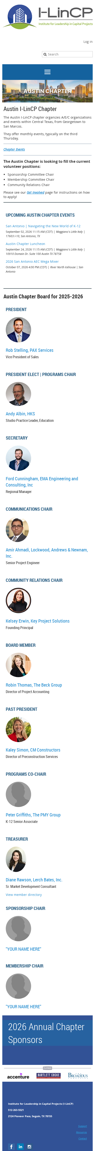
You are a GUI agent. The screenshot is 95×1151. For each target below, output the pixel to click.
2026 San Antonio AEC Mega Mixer (32, 261)
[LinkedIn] (20, 1146)
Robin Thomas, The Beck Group (34, 685)
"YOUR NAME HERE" (23, 949)
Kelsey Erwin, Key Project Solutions (38, 621)
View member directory (24, 894)
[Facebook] (11, 1146)
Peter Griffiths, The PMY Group (33, 815)
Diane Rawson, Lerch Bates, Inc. (34, 880)
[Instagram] (29, 1146)
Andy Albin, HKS (20, 414)
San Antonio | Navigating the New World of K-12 (43, 226)
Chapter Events (14, 149)
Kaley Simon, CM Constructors (33, 750)
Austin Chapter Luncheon (25, 244)
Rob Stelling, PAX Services (29, 350)
